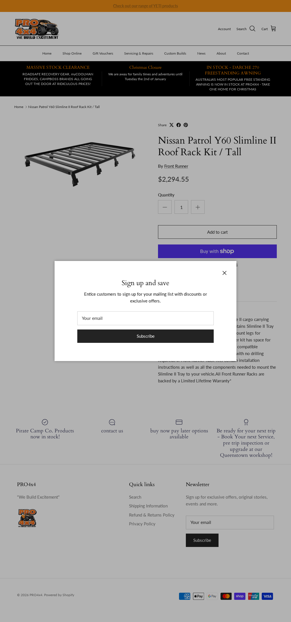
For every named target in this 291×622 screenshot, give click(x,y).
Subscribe (146, 336)
